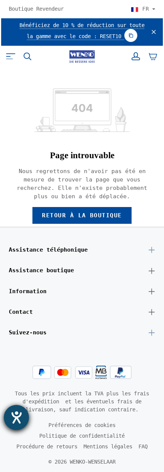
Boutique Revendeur (36, 9)
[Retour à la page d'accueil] (82, 56)
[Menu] (10, 56)
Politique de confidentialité (82, 436)
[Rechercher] (27, 56)
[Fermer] (153, 32)
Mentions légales (108, 446)
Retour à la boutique (82, 215)
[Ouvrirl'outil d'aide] (16, 417)
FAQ (143, 446)
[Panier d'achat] (153, 56)
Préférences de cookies (82, 425)
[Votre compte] (135, 56)
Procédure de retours (46, 446)
